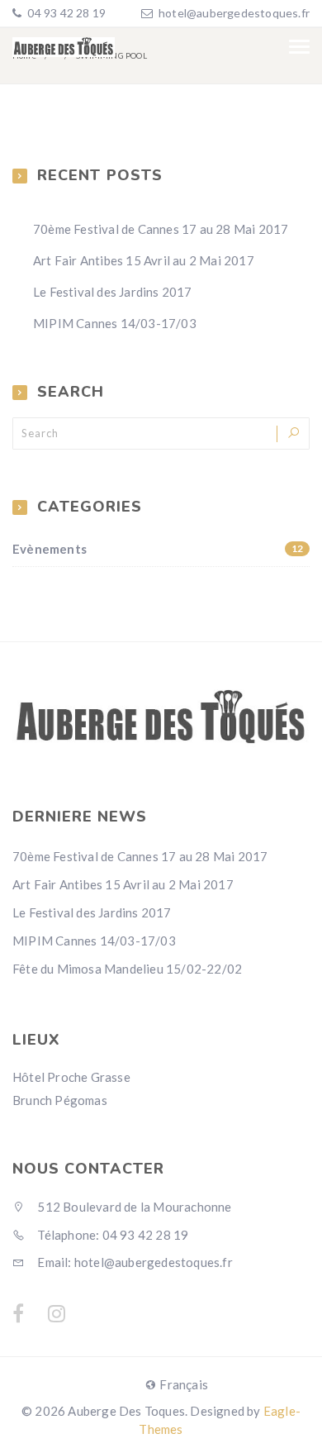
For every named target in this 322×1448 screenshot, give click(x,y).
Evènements (157, 548)
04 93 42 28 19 (65, 13)
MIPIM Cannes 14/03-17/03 (115, 323)
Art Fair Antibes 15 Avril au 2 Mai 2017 (143, 260)
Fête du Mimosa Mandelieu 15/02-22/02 (127, 968)
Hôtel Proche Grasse (71, 1076)
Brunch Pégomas (59, 1100)
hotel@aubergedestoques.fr (234, 13)
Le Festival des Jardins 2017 (112, 291)
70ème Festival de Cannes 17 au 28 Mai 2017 (160, 228)
